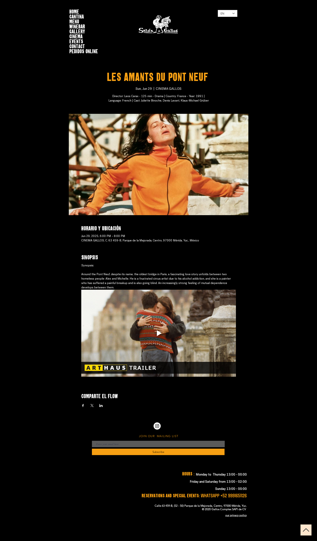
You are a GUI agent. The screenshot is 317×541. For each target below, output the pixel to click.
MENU (74, 21)
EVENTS (76, 40)
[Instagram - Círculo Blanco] (157, 426)
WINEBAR (77, 25)
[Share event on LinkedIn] (101, 405)
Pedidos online (83, 50)
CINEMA (76, 35)
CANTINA (76, 16)
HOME (74, 11)
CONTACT (77, 45)
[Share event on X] (92, 405)
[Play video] (158, 333)
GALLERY (77, 30)
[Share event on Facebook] (83, 405)
